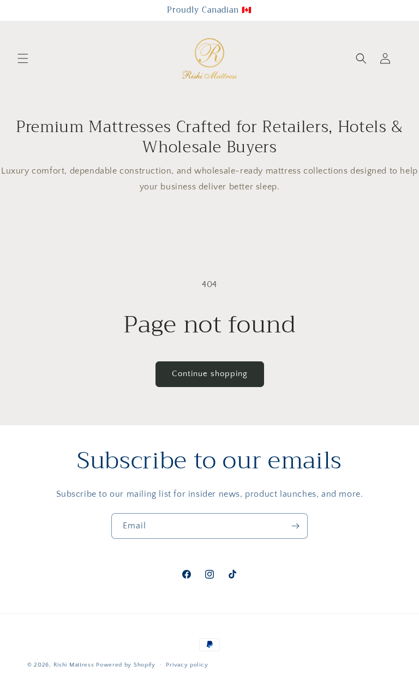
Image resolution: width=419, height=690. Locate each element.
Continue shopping (210, 373)
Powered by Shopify (125, 665)
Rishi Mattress (73, 665)
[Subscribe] (295, 526)
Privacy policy (187, 665)
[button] (23, 58)
